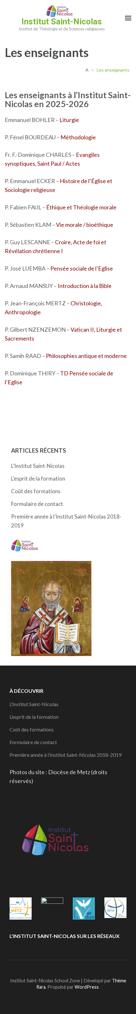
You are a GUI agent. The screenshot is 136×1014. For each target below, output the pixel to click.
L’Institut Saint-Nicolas (38, 465)
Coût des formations (35, 491)
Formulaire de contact (37, 504)
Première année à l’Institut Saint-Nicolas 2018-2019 (65, 755)
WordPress (87, 987)
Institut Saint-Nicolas (62, 21)
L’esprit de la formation (38, 478)
